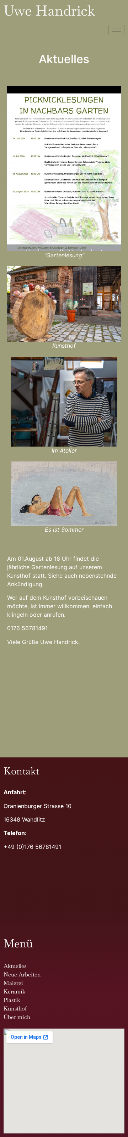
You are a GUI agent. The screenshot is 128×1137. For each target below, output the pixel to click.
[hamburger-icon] (116, 30)
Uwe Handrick (49, 10)
